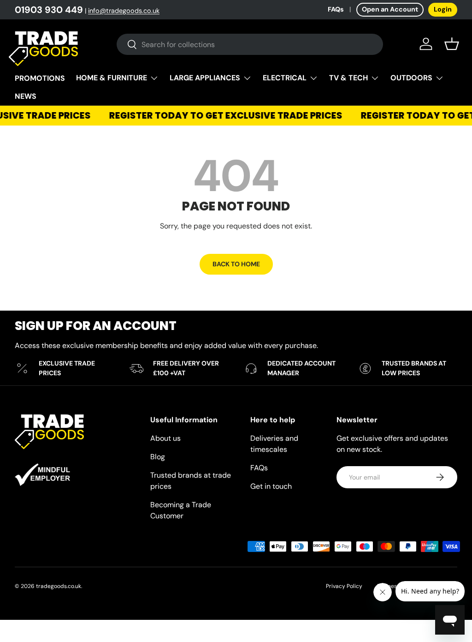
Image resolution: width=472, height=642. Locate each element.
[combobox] (250, 44)
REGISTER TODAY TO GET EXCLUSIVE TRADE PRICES (223, 115)
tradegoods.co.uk (58, 586)
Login (443, 9)
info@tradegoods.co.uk (123, 10)
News (25, 96)
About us (165, 438)
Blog (157, 457)
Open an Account (390, 9)
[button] (452, 44)
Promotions (40, 78)
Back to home (236, 264)
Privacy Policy (344, 586)
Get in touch (271, 486)
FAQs (336, 9)
